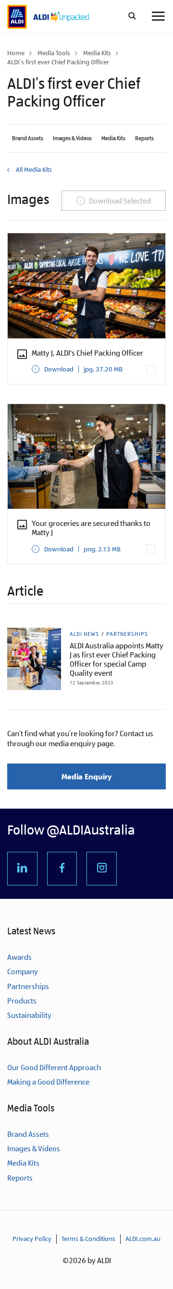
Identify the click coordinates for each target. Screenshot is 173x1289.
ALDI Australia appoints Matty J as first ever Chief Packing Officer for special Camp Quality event (116, 659)
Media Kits (97, 53)
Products (22, 1000)
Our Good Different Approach (54, 1067)
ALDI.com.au (143, 1238)
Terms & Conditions (88, 1238)
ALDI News (84, 634)
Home (16, 53)
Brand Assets (27, 138)
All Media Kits (33, 169)
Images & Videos (72, 138)
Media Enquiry (86, 776)
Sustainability (29, 1015)
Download (83, 369)
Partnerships (127, 634)
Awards (19, 957)
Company (22, 971)
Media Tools (53, 53)
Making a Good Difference (48, 1081)
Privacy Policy (31, 1238)
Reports (144, 138)
